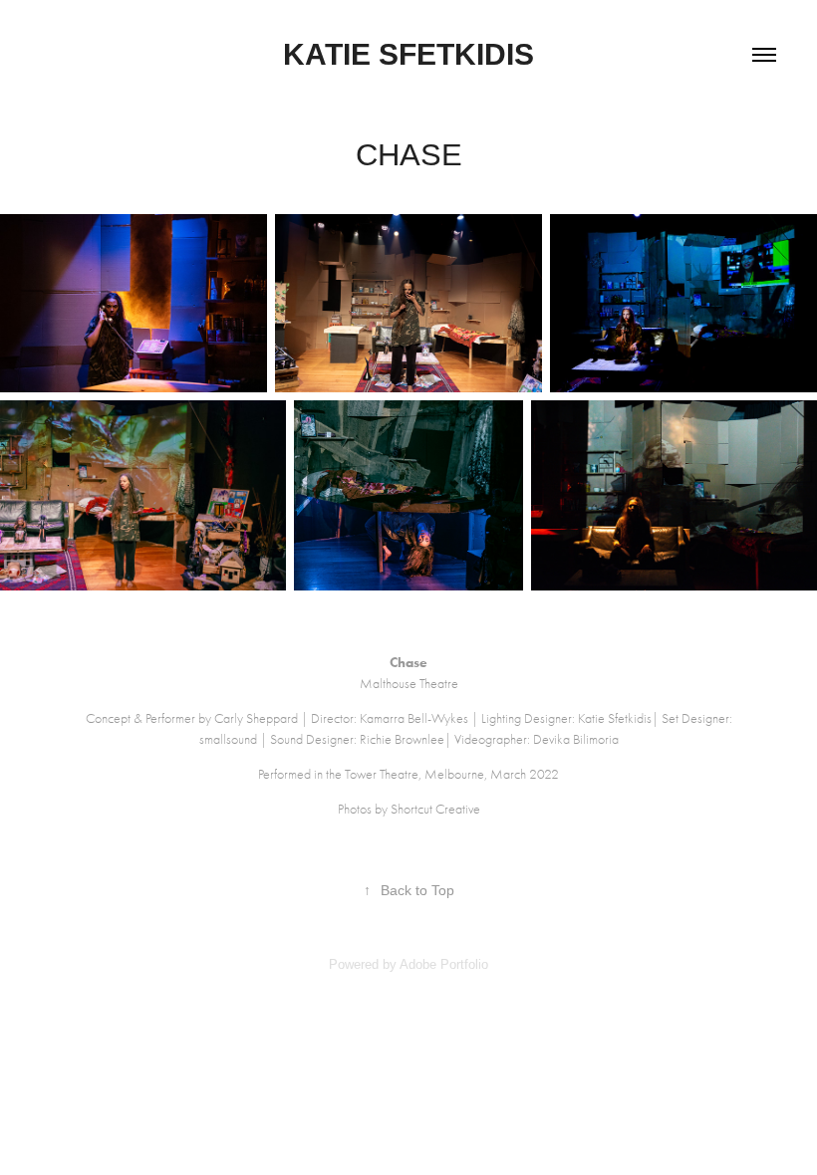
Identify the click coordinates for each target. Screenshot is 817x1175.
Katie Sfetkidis (408, 54)
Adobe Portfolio (444, 964)
